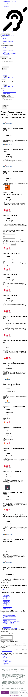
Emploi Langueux (7, 598)
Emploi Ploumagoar (7, 605)
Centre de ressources (7, 657)
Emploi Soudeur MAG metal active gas (11, 622)
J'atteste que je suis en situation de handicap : (12, 239)
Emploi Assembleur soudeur (9, 615)
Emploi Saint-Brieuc (7, 607)
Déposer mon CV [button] (6, 54)
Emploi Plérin (6, 603)
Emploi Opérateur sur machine (9, 619)
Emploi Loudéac (6, 601)
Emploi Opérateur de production (9, 617)
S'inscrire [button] (2, 36)
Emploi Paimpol (6, 602)
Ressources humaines (7, 661)
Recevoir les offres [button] (7, 245)
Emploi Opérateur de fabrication (9, 616)
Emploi (4, 625)
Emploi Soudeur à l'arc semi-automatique (11, 621)
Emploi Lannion (6, 600)
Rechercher (4, 69)
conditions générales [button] (22, 644)
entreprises (3, 654)
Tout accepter (5, 692)
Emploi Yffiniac (6, 608)
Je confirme (13, 245)
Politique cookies (6, 667)
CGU (4, 664)
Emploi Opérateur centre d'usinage (10, 628)
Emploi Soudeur (6, 620)
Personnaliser (23, 692)
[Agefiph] (7, 35)
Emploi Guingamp (7, 596)
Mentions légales (6, 665)
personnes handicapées (7, 651)
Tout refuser (14, 692)
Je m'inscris (3, 647)
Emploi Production (7, 627)
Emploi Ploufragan (7, 604)
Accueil (4, 52)
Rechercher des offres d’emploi (9, 53)
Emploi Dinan (6, 595)
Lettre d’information (7, 659)
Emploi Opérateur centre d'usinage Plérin (11, 589)
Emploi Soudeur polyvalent (8, 623)
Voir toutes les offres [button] (5, 582)
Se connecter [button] (3, 43)
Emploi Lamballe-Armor (8, 597)
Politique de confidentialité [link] (13, 695)
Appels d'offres (6, 663)
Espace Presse (6, 660)
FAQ (4, 656)
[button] (5, 38)
